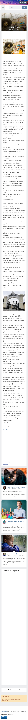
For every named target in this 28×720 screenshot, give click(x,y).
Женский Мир (4, 711)
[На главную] (8, 2)
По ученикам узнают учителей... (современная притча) (16, 521)
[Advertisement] (14, 448)
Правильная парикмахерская (16, 487)
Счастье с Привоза (9, 462)
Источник (5, 429)
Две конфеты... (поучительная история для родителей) (16, 554)
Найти (24, 7)
